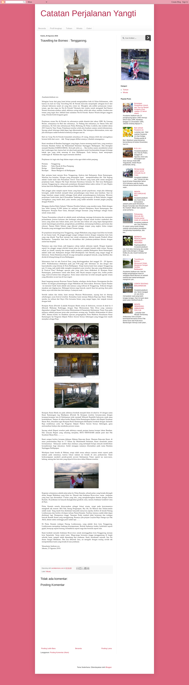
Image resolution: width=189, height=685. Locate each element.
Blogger (109, 667)
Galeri (89, 28)
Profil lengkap (56, 28)
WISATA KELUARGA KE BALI (140, 194)
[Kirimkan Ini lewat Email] (77, 568)
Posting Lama (106, 648)
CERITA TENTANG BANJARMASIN (141, 285)
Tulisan (69, 28)
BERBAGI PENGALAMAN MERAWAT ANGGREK (140, 240)
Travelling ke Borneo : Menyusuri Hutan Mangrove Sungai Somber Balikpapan (141, 264)
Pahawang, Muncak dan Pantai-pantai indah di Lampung (141, 217)
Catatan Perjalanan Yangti (88, 13)
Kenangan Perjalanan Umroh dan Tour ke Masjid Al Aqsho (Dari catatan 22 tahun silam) (141, 108)
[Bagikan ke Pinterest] (88, 568)
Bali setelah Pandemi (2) (138, 129)
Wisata (79, 28)
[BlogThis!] (80, 568)
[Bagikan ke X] (82, 568)
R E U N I (137, 148)
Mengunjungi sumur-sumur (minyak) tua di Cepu (139, 172)
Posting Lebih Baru (48, 648)
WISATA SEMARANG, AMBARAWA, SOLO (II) (139, 307)
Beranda (42, 28)
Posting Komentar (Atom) (59, 652)
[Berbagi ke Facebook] (85, 568)
